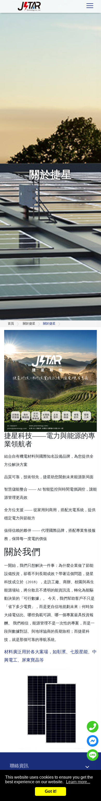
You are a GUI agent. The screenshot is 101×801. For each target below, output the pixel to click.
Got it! (50, 791)
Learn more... (78, 782)
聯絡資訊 (19, 765)
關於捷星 (29, 323)
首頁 (11, 323)
